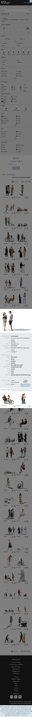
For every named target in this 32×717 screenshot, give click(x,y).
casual (12, 373)
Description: (7, 338)
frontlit (17, 367)
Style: (9, 372)
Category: (8, 336)
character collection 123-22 (17, 375)
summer (13, 369)
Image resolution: (6, 346)
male (12, 357)
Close (24, 715)
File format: (7, 348)
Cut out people (14, 336)
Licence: (8, 352)
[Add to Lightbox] (15, 406)
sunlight (13, 367)
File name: (8, 344)
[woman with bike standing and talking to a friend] (9, 399)
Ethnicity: (8, 361)
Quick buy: (7, 384)
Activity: (8, 363)
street (12, 371)
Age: (9, 359)
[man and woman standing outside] (23, 399)
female (15, 357)
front (17, 365)
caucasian (13, 361)
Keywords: (8, 374)
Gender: (8, 357)
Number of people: (6, 355)
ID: (9, 342)
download (25, 385)
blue (26, 375)
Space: (8, 371)
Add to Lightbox (25, 381)
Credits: (8, 380)
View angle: (7, 365)
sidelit (20, 367)
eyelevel (21, 365)
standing (13, 363)
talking (28, 375)
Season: (8, 369)
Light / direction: (6, 367)
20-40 (12, 359)
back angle (13, 365)
